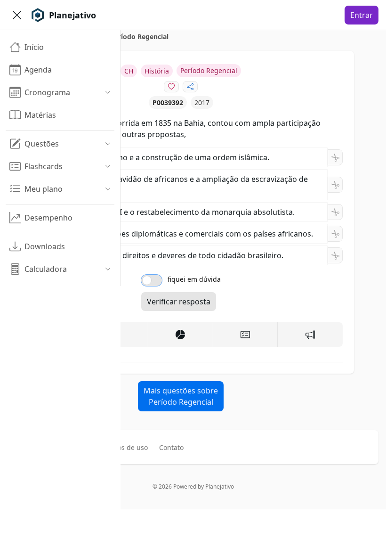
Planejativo (219, 486)
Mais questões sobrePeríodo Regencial (181, 396)
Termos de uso (125, 447)
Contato (171, 447)
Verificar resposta (178, 301)
